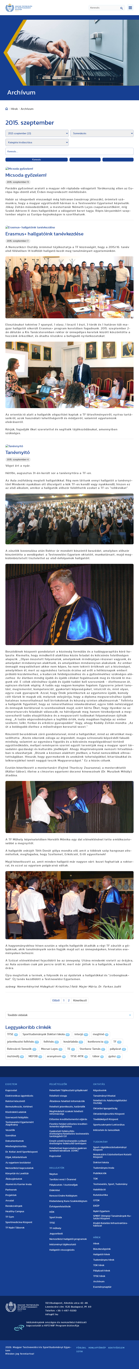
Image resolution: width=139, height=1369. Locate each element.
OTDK (96, 1200)
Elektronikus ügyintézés (19, 1096)
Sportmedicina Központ (18, 1222)
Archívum (98, 1281)
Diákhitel (54, 1190)
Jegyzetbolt (56, 1233)
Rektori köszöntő (15, 1101)
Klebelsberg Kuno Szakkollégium (68, 1201)
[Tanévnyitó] (69, 446)
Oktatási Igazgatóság (105, 1108)
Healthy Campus (14, 1211)
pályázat (117, 1048)
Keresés (36, 159)
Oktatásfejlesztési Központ (109, 1114)
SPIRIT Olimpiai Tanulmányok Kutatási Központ (112, 1217)
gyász (114, 1056)
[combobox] (107, 7)
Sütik (79, 1351)
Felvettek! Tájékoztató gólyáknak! (68, 1090)
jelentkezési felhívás (22, 1041)
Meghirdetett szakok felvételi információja (66, 1112)
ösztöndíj (15, 1056)
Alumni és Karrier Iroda (18, 1184)
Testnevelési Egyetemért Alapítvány (19, 1123)
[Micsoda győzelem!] (69, 169)
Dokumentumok (14, 1141)
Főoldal (81, 1348)
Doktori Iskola (101, 1162)
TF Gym (9, 1217)
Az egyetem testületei (18, 1162)
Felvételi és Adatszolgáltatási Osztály (110, 1101)
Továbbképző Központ (105, 1119)
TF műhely (55, 1228)
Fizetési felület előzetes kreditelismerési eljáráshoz (68, 1125)
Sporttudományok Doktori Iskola (46, 1034)
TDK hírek (98, 1265)
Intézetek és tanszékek (106, 1130)
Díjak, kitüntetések (16, 1157)
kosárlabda (73, 1041)
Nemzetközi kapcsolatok (19, 1168)
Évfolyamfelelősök (60, 1206)
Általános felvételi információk (67, 1101)
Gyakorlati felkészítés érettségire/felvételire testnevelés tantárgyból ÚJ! (69, 1134)
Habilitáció (99, 1189)
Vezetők (10, 1130)
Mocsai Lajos (51, 1048)
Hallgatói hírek (101, 1254)
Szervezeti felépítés (16, 1117)
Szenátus (10, 1135)
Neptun (53, 1174)
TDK (95, 1179)
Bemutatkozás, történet (19, 1106)
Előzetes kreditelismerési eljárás (68, 1119)
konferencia (98, 1041)
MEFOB (35, 1056)
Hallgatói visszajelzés (62, 1250)
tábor (97, 1056)
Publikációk (100, 1173)
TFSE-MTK (78, 1056)
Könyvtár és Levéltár (17, 1173)
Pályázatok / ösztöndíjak (63, 1185)
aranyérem (56, 1056)
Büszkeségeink (102, 1249)
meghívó (100, 1034)
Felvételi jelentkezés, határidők (67, 1106)
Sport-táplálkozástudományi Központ (110, 1148)
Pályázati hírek (101, 1270)
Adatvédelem (116, 1348)
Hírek (96, 1243)
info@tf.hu (51, 1314)
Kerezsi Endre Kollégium (63, 1195)
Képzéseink (100, 1090)
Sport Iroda (55, 1217)
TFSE (12, 1034)
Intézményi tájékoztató (62, 1244)
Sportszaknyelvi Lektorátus (109, 1124)
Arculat (9, 1200)
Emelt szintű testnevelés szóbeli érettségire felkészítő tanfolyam (68, 1142)
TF (117, 1041)
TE (70, 1048)
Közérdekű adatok (15, 1112)
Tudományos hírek (103, 1260)
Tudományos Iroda (103, 1168)
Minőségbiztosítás (16, 1146)
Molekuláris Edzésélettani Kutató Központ (112, 1155)
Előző (56, 1000)
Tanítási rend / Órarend (62, 1179)
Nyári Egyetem (101, 1211)
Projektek (11, 1195)
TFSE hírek (99, 1276)
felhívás (51, 1041)
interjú (80, 1034)
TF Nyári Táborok (15, 1227)
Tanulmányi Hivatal (104, 1096)
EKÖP (96, 1206)
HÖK (51, 1212)
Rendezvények (13, 1206)
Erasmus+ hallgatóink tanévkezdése (44, 233)
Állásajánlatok (13, 1179)
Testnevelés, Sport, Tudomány (110, 1184)
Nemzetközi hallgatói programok (68, 1239)
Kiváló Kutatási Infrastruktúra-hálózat (110, 1224)
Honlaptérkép (97, 1348)
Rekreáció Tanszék (21, 1048)
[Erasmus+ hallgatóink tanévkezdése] (69, 227)
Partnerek (11, 1190)
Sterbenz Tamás (92, 1048)
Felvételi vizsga (58, 1096)
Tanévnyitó (17, 452)
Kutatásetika (100, 1195)
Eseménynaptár (102, 1287)
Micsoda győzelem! (25, 175)
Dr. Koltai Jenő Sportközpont (21, 1152)
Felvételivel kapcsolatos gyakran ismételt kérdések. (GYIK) (68, 1149)
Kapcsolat (11, 1090)
